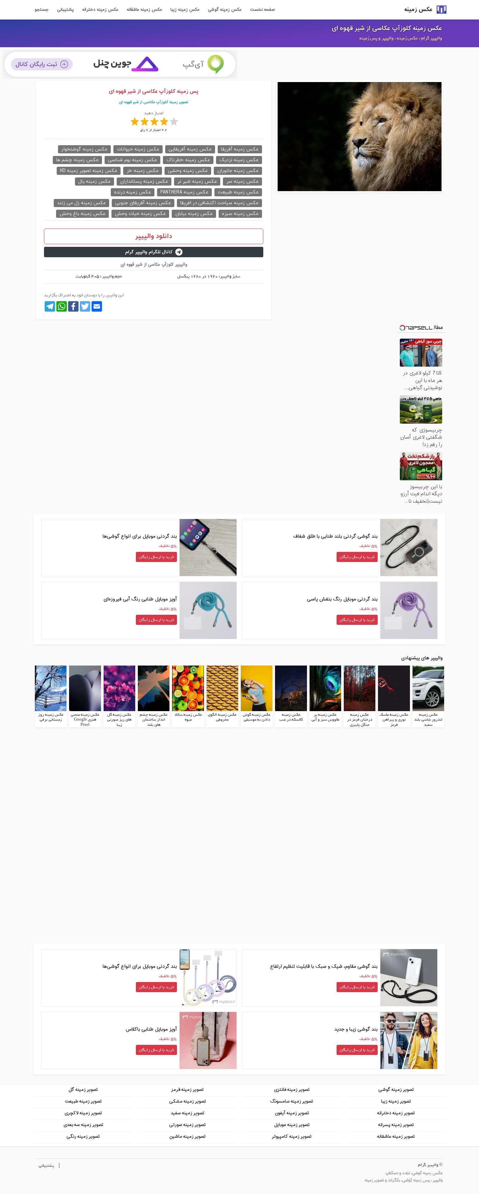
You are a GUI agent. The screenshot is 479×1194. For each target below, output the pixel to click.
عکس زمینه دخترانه (100, 9)
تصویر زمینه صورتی (187, 1125)
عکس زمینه (418, 9)
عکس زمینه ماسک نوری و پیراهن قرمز (394, 719)
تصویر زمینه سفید (187, 1113)
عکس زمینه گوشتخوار (84, 149)
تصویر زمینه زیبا (396, 1101)
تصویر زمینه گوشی (396, 1090)
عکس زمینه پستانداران (144, 181)
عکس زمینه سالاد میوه (188, 717)
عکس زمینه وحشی (188, 171)
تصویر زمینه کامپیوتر (292, 1136)
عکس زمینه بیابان (194, 214)
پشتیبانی (65, 9)
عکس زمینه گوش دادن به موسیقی (256, 717)
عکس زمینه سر (242, 181)
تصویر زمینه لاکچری (83, 1113)
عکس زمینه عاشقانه (144, 9)
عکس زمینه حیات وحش (140, 214)
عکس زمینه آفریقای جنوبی (143, 203)
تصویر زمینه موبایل (292, 1125)
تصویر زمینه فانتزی (292, 1090)
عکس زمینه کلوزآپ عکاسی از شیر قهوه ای (387, 28)
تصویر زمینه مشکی (187, 1101)
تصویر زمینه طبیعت (83, 1101)
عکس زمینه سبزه (240, 214)
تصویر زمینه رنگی (83, 1136)
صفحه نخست (262, 9)
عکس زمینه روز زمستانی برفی (51, 717)
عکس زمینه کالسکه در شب (291, 717)
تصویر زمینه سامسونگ (291, 1101)
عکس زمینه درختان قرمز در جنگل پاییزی (359, 719)
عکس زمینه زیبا (184, 9)
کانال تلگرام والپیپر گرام (149, 252)
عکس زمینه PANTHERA (184, 192)
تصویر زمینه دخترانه (396, 1113)
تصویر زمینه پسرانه (396, 1125)
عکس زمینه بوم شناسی (132, 160)
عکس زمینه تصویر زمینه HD (88, 171)
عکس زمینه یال (94, 181)
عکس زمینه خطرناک (188, 160)
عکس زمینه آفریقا (240, 149)
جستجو (42, 9)
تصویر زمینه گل (83, 1090)
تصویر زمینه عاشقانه (396, 1136)
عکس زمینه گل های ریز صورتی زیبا (119, 719)
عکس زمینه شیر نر (197, 181)
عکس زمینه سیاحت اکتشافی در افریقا (219, 203)
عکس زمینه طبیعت (238, 192)
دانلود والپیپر (153, 236)
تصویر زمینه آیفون (292, 1113)
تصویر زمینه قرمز (187, 1090)
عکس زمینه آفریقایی (190, 149)
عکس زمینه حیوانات (138, 149)
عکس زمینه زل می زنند (81, 203)
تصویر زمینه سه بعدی (83, 1125)
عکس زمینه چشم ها (77, 160)
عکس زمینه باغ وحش (82, 214)
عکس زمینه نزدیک (239, 160)
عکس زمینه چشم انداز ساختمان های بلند (153, 719)
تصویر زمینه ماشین (187, 1136)
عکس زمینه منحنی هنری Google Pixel (85, 719)
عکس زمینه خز (142, 171)
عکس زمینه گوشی (224, 9)
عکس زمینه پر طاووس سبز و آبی (325, 717)
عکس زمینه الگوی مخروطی (222, 717)
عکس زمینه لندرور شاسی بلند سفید (428, 719)
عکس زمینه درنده (132, 192)
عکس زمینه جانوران (238, 171)
